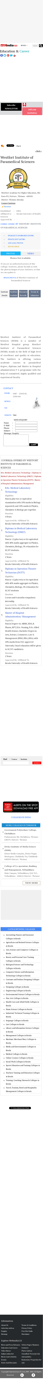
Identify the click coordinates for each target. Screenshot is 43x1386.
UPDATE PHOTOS (10, 278)
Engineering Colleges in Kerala (18, 990)
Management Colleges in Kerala (19, 1035)
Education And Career (9, 1348)
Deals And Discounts (9, 1363)
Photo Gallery (27, 1351)
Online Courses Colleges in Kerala (20, 1058)
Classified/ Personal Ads (31, 1354)
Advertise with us (7, 1328)
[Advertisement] (21, 21)
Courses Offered (7, 224)
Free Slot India (27, 1331)
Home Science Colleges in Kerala (19, 1009)
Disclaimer (26, 1334)
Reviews (7, 206)
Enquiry (4, 1331)
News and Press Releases (10, 1345)
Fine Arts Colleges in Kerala (17, 998)
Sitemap (4, 1334)
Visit (15, 415)
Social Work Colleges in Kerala (18, 1061)
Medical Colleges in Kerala (16, 1054)
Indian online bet (7, 1354)
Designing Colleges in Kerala (17, 987)
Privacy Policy (27, 1328)
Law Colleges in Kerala (15, 1024)
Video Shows (6, 1351)
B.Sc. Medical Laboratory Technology (16, 472)
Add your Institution (32, 111)
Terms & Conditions (29, 1325)
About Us (4, 1325)
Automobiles (26, 1357)
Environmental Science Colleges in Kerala (23, 994)
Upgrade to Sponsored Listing (21, 236)
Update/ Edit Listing (16, 239)
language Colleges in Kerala (17, 1020)
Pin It (19, 146)
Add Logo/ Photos (15, 243)
